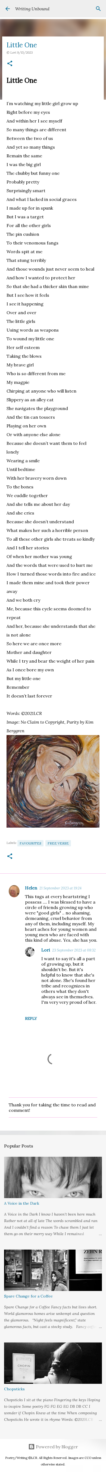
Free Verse (58, 843)
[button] (10, 64)
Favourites (30, 843)
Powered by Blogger (56, 1446)
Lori (45, 950)
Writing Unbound (32, 8)
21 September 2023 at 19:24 (60, 888)
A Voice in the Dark (21, 1203)
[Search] (98, 8)
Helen (31, 887)
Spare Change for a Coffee (28, 1296)
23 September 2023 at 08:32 (74, 950)
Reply (31, 1018)
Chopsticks (14, 1389)
